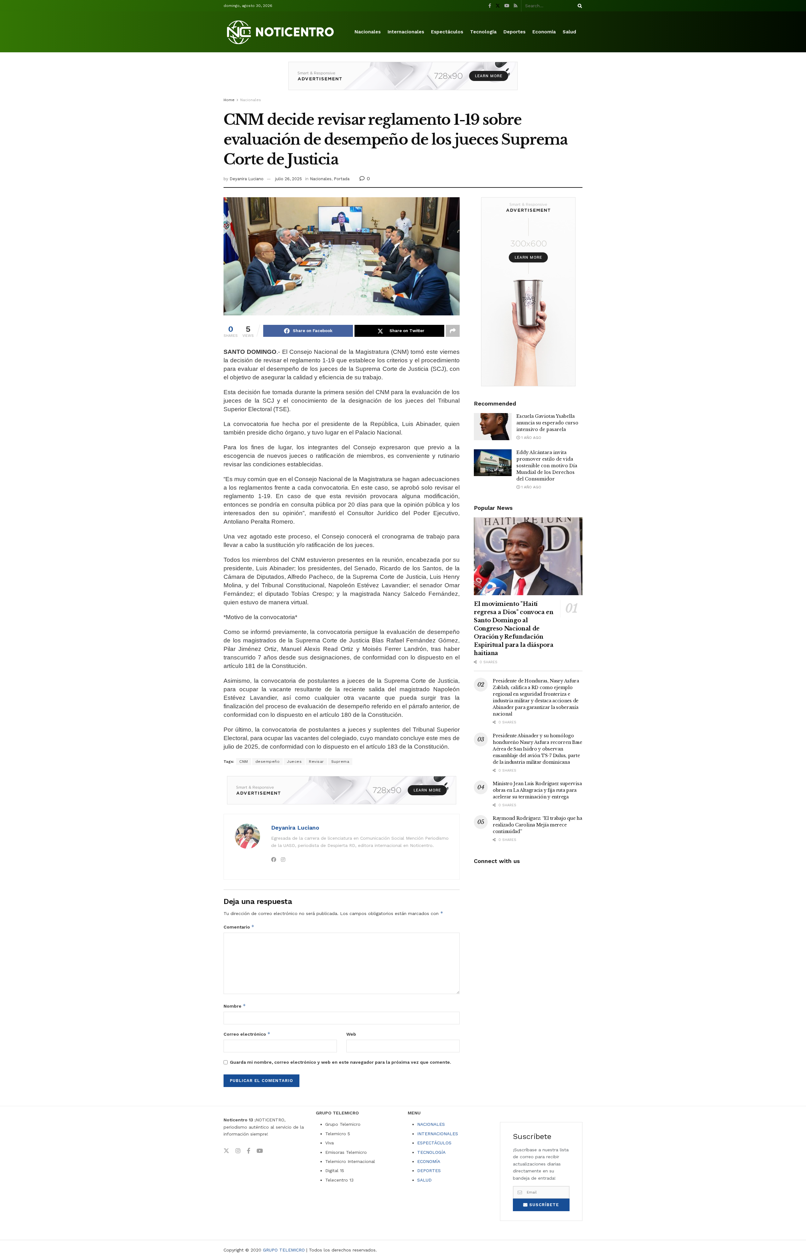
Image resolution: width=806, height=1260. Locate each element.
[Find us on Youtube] (506, 6)
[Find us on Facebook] (489, 6)
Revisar (316, 761)
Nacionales (368, 32)
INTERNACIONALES (437, 1133)
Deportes (514, 32)
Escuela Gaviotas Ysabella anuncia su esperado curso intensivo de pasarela (547, 422)
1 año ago (530, 437)
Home (229, 100)
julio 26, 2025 (288, 178)
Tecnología (483, 32)
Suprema (340, 761)
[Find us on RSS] (515, 6)
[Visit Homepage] (281, 32)
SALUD (424, 1179)
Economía (544, 32)
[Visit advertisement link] (403, 81)
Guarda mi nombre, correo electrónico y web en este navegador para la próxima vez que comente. (340, 1062)
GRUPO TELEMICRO (284, 1249)
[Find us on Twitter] (498, 6)
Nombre (235, 1006)
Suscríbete (543, 1204)
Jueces (294, 761)
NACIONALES (431, 1124)
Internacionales (406, 32)
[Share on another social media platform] (453, 331)
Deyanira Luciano (247, 178)
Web (351, 1034)
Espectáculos (447, 32)
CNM (243, 761)
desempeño (267, 761)
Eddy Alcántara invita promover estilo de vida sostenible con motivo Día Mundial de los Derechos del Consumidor (546, 466)
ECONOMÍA (428, 1161)
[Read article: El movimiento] (528, 556)
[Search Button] (579, 5)
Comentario (239, 927)
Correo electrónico (247, 1034)
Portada (341, 178)
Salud (569, 32)
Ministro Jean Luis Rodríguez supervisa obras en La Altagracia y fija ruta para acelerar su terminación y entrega (537, 790)
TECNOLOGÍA (431, 1152)
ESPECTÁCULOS (434, 1142)
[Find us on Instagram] (238, 1151)
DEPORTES (429, 1170)
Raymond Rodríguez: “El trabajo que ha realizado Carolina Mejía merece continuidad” (537, 824)
